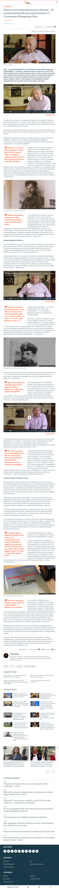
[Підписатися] (36, 851)
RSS (31, 861)
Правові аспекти (8, 881)
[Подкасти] (39, 887)
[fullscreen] (53, 111)
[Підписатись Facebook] (5, 851)
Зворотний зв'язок (35, 878)
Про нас (6, 876)
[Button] (38, 27)
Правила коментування (36, 864)
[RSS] (29, 851)
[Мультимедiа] (28, 887)
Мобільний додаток (9, 864)
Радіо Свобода (12, 88)
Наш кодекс (7, 878)
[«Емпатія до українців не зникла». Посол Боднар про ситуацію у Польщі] (8, 695)
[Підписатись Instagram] (19, 851)
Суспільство (8, 6)
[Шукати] (50, 887)
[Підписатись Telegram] (26, 851)
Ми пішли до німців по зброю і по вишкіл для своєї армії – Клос (25, 273)
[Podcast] (33, 851)
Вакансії (32, 876)
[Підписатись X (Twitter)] (12, 851)
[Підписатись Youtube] (15, 851)
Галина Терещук (8, 20)
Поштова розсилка (9, 867)
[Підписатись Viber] (22, 851)
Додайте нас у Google (12, 887)
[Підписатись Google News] (8, 851)
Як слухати (6, 861)
